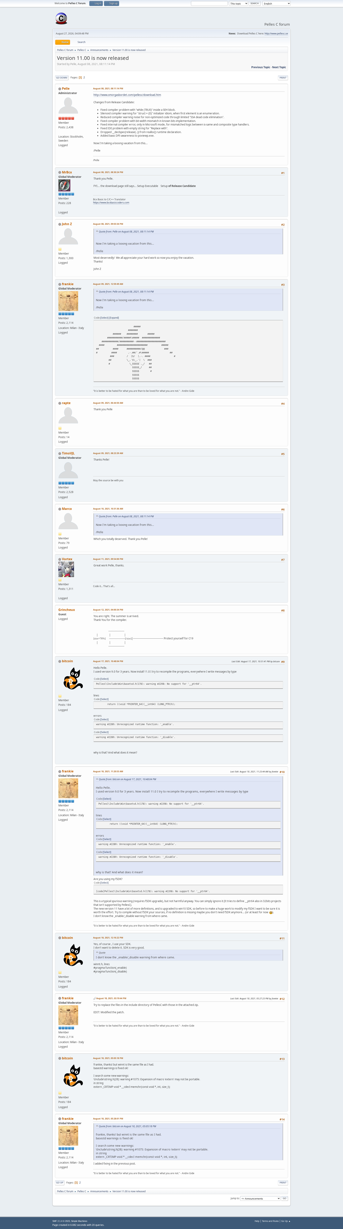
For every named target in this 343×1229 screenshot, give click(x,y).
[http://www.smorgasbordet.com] (60, 132)
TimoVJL (68, 453)
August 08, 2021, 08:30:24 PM (108, 172)
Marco (67, 509)
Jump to (235, 1198)
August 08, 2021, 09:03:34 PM (108, 223)
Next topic (279, 67)
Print (283, 77)
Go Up (59, 1182)
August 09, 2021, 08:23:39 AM (108, 453)
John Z (67, 224)
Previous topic (260, 67)
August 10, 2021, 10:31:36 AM (108, 508)
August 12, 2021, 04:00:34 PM (108, 609)
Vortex (67, 559)
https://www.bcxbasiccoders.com (111, 202)
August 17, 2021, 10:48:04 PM (108, 661)
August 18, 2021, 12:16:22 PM (108, 937)
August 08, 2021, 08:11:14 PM (108, 88)
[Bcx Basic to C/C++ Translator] (60, 207)
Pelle (65, 88)
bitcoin (67, 661)
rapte (66, 403)
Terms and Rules (270, 1220)
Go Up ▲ (286, 1220)
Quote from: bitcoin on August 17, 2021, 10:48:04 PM (127, 779)
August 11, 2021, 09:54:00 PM (108, 558)
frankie (67, 284)
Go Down (61, 77)
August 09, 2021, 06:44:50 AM (108, 402)
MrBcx (67, 172)
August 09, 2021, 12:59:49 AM (108, 283)
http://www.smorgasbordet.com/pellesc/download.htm (127, 95)
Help (257, 1220)
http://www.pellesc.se (276, 33)
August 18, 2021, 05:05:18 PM (108, 1058)
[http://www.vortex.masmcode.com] (60, 593)
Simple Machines (79, 1221)
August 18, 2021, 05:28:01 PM (108, 1118)
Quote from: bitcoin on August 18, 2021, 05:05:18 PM (127, 1126)
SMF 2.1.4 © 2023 (61, 1221)
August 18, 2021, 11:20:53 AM (108, 771)
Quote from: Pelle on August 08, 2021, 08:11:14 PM (126, 231)
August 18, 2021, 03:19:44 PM (111, 998)
